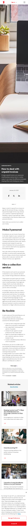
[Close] (26, 492)
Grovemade (8, 375)
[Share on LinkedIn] (19, 196)
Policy (19, 514)
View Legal (13, 365)
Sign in (13, 2)
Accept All (14, 523)
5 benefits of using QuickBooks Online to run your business (13, 483)
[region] (14, 509)
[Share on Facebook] (8, 196)
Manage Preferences (14, 518)
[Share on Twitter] (14, 196)
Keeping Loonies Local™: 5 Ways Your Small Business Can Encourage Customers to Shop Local (14, 412)
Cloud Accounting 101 (10, 448)
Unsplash (14, 375)
